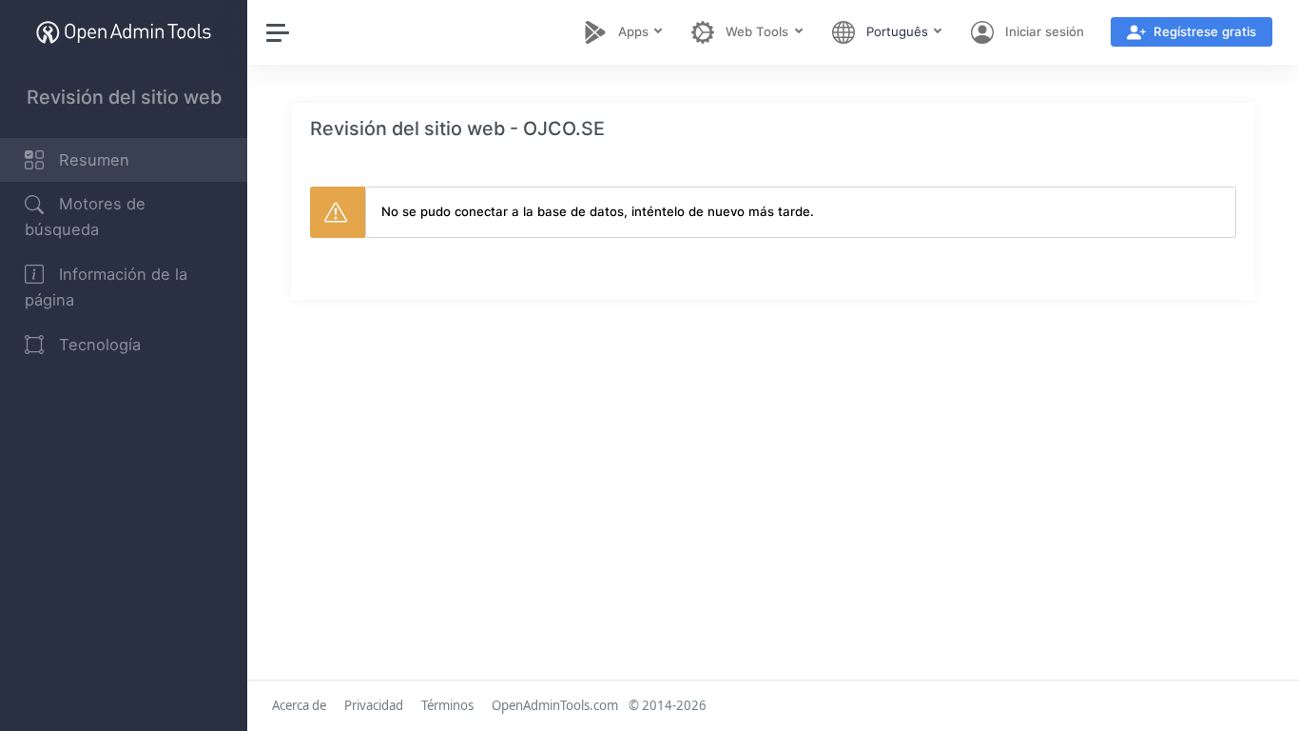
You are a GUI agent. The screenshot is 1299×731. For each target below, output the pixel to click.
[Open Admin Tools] (123, 32)
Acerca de (299, 705)
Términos (447, 705)
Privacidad (373, 705)
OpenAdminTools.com (555, 705)
